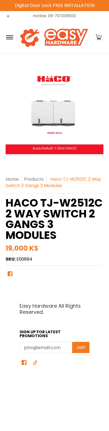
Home (12, 179)
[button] (98, 37)
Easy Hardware (20, 399)
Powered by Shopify (25, 409)
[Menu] (9, 37)
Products (34, 179)
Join (80, 347)
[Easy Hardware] (54, 37)
